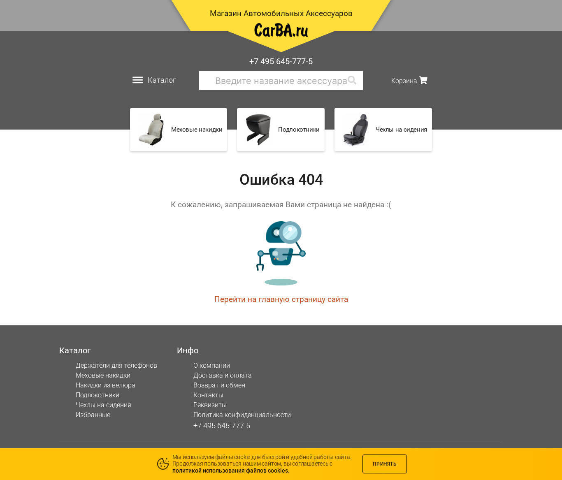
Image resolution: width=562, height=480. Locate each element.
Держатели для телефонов (116, 365)
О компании (211, 365)
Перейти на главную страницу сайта (281, 299)
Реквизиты (210, 405)
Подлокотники (97, 395)
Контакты (208, 395)
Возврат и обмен (219, 385)
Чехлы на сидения (103, 405)
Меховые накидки (103, 375)
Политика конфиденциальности (242, 415)
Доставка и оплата (222, 375)
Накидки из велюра (105, 385)
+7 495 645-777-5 (281, 61)
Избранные (93, 415)
